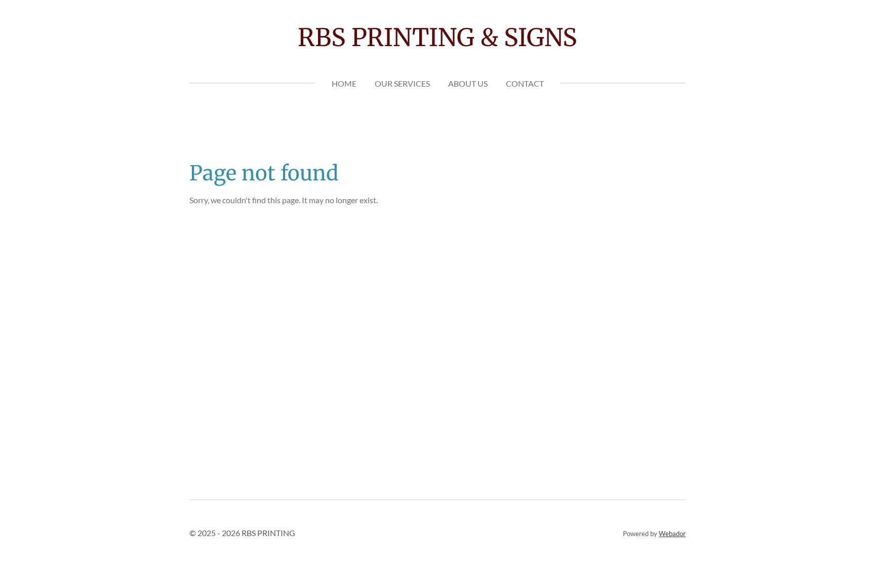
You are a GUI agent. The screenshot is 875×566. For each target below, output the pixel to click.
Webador (672, 534)
